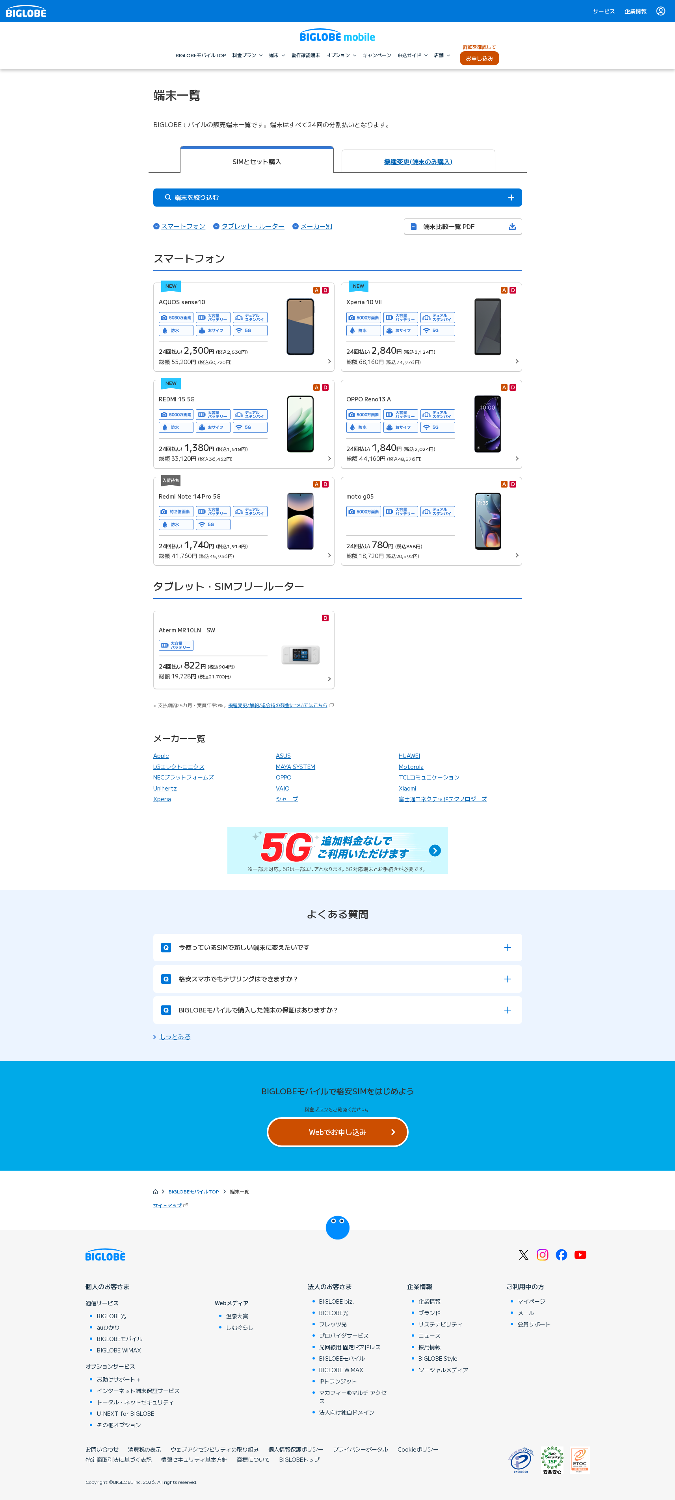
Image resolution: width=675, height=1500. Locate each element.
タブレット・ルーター (253, 226)
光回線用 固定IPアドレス (350, 1347)
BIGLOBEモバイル (120, 1339)
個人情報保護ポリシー (296, 1449)
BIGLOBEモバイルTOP (194, 1191)
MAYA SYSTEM (295, 766)
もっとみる (175, 1036)
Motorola (411, 766)
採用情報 (429, 1347)
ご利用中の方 (525, 1286)
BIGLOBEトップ (299, 1459)
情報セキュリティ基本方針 (194, 1459)
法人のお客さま (330, 1286)
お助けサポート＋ (119, 1379)
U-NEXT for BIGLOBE (125, 1413)
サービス (604, 11)
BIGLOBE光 (111, 1316)
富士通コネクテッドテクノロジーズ (443, 799)
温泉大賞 (237, 1316)
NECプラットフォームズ (183, 777)
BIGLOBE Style (437, 1358)
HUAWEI (409, 755)
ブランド (429, 1313)
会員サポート (534, 1324)
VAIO (283, 788)
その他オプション (119, 1425)
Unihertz (165, 788)
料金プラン (316, 1109)
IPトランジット (338, 1381)
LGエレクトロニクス (179, 766)
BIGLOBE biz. (336, 1301)
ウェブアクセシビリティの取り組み (215, 1449)
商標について (253, 1459)
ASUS (283, 755)
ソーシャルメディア (443, 1370)
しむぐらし (240, 1327)
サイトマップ (171, 1205)
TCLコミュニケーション (429, 777)
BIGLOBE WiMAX (119, 1350)
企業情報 (636, 11)
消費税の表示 (144, 1449)
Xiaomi (407, 788)
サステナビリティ (440, 1324)
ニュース (429, 1335)
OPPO (284, 777)
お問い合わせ (102, 1449)
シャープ (287, 799)
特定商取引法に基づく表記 (119, 1459)
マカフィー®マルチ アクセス (353, 1397)
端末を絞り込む (196, 197)
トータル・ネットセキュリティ (135, 1402)
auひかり (108, 1327)
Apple (161, 755)
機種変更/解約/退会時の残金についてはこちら (277, 705)
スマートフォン (183, 226)
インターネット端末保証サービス (138, 1391)
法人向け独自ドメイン (346, 1412)
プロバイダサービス (344, 1335)
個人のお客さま (108, 1286)
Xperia (162, 799)
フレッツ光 (333, 1324)
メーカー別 (316, 226)
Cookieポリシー (418, 1449)
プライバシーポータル (360, 1449)
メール (526, 1313)
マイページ (531, 1301)
